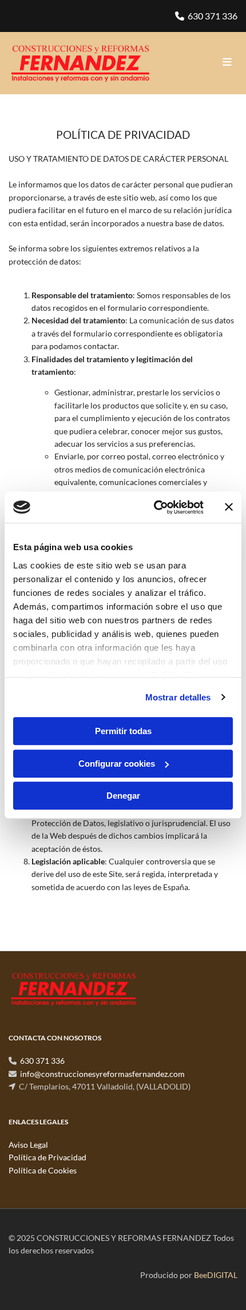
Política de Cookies (43, 1170)
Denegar (123, 795)
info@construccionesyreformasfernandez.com (102, 1074)
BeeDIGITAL (215, 1275)
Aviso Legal (28, 1144)
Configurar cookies (116, 763)
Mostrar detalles (178, 697)
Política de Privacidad (47, 1157)
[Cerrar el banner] (229, 507)
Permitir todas (123, 731)
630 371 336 (212, 15)
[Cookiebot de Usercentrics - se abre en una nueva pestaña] (155, 507)
